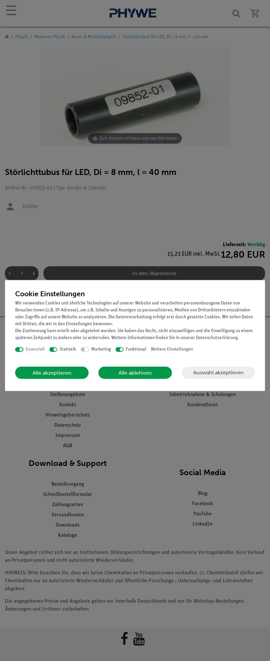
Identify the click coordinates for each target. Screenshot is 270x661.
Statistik (68, 349)
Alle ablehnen (135, 372)
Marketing (101, 349)
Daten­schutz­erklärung (217, 337)
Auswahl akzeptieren (218, 372)
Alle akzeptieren (52, 372)
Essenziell (35, 349)
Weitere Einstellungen (172, 349)
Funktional (136, 349)
